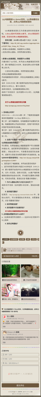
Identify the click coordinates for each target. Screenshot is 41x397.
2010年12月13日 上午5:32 (15, 334)
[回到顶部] (38, 390)
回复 (4, 326)
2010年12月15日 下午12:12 (15, 318)
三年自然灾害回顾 (31, 280)
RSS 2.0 (14, 250)
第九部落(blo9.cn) (14, 391)
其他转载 (21, 25)
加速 (28, 239)
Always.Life (11, 332)
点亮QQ (33, 239)
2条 (27, 25)
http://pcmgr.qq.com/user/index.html (21, 194)
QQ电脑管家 (14, 239)
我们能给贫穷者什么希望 (11, 256)
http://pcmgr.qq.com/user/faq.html (17, 106)
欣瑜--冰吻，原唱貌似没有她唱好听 (15, 299)
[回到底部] (38, 394)
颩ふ (8, 316)
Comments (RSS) (25, 393)
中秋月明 (34, 256)
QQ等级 (22, 239)
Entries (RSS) (16, 393)
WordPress (27, 391)
